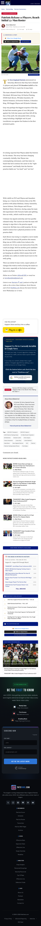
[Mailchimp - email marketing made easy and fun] (20, 769)
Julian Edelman (28, 440)
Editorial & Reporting (21, 918)
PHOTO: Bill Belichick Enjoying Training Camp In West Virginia (18, 569)
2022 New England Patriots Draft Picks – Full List (21, 599)
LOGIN (31, 3)
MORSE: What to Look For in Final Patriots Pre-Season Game (23, 516)
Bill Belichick (7, 437)
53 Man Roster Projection (27, 435)
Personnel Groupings (20, 868)
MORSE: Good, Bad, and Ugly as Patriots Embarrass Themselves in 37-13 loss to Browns (23, 465)
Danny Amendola (8, 440)
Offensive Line (20, 847)
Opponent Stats (20, 844)
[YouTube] (33, 803)
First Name (7, 738)
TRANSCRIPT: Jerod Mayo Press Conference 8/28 (18, 566)
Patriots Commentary (20, 9)
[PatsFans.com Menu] (2, 3)
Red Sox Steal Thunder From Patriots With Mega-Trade (18, 578)
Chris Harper (27, 437)
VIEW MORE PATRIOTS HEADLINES (20, 548)
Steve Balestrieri (11, 25)
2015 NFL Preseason (12, 432)
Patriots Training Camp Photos (11, 446)
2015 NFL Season (24, 432)
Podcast (20, 896)
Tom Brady (25, 446)
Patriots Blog (9, 9)
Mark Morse (18, 469)
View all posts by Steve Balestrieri (20, 426)
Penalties (20, 854)
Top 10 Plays (20, 875)
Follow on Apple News (12, 41)
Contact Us (20, 903)
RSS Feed (20, 922)
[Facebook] (18, 803)
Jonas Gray (18, 440)
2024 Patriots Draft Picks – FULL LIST (18, 603)
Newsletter (27, 41)
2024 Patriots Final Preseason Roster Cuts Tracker (16, 585)
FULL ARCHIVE (21, 589)
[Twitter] (8, 803)
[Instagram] (13, 803)
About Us (20, 892)
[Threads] (28, 803)
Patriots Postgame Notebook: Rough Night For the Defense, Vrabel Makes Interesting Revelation (24, 483)
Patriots (33, 443)
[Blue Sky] (23, 803)
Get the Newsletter (21, 635)
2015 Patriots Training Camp (11, 435)
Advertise (32, 918)
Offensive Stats (20, 840)
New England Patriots (18, 443)
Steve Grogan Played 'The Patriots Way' (16, 582)
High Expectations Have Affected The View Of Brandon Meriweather (17, 574)
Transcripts (20, 823)
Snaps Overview (20, 851)
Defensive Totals (20, 882)
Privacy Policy (8, 918)
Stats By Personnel (20, 871)
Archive (20, 830)
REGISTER (37, 3)
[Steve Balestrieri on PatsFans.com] (3, 26)
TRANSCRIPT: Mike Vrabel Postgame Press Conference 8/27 (24, 500)
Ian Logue (17, 487)
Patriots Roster (20, 819)
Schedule (20, 816)
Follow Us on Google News (14, 38)
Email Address (8, 747)
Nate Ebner (7, 443)
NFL (27, 443)
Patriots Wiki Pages (20, 826)
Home (3, 9)
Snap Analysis (20, 864)
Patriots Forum (20, 812)
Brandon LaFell (17, 437)
